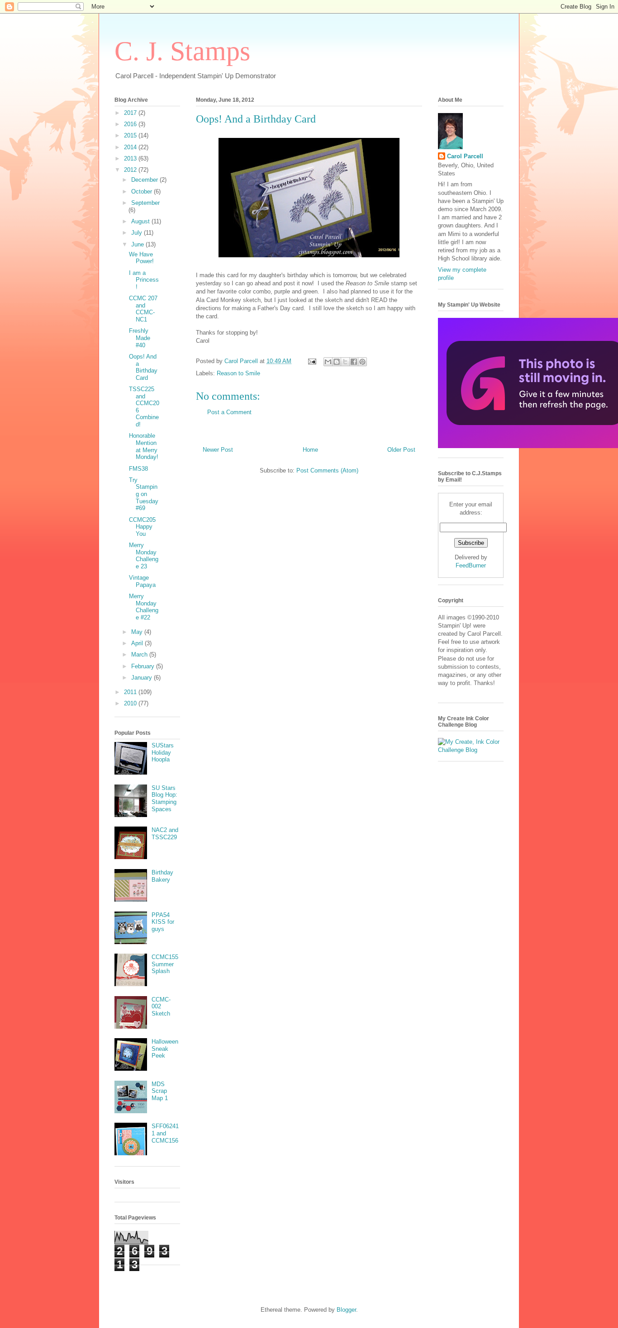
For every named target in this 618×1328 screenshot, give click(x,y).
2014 (131, 147)
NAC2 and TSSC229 (165, 834)
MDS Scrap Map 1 (160, 1091)
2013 (131, 158)
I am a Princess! (144, 279)
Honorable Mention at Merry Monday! (143, 446)
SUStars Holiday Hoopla (163, 752)
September (145, 202)
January (142, 677)
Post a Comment (229, 412)
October (142, 191)
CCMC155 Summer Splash (165, 964)
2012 (131, 169)
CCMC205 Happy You (142, 526)
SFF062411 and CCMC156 (165, 1133)
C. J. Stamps (182, 51)
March (140, 654)
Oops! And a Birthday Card (143, 367)
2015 (131, 135)
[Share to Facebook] (353, 361)
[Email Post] (311, 361)
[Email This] (328, 361)
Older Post (401, 449)
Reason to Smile (238, 373)
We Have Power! (141, 258)
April (138, 643)
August (141, 221)
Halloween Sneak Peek (165, 1048)
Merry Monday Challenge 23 (143, 556)
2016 (131, 124)
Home (310, 449)
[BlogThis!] (336, 361)
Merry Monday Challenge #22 (143, 607)
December (145, 179)
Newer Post (218, 449)
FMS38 (138, 468)
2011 (131, 692)
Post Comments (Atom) (327, 470)
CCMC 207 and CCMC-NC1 (143, 309)
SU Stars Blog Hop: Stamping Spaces (164, 799)
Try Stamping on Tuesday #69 (143, 494)
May (137, 632)
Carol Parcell (465, 156)
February (143, 666)
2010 (131, 703)
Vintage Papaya (142, 581)
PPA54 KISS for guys (163, 922)
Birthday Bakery (162, 876)
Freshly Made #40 (139, 337)
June (138, 244)
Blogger (346, 1309)
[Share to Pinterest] (362, 361)
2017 (131, 112)
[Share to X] (345, 361)
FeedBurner (471, 565)
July (137, 232)
